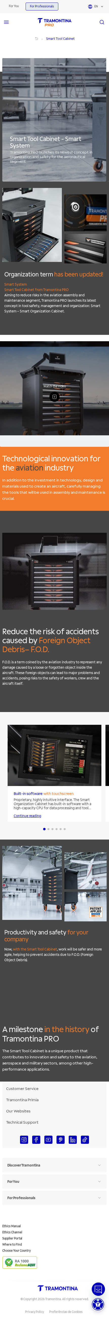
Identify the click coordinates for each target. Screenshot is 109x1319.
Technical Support (22, 1122)
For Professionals (42, 6)
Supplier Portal (12, 1238)
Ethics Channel (12, 1232)
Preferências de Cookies (66, 1312)
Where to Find (12, 1244)
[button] (98, 1304)
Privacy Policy (34, 1312)
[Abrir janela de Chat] (98, 1289)
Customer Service (22, 1088)
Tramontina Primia (22, 1100)
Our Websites (18, 1111)
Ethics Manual (11, 1226)
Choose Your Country (16, 1250)
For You (14, 6)
